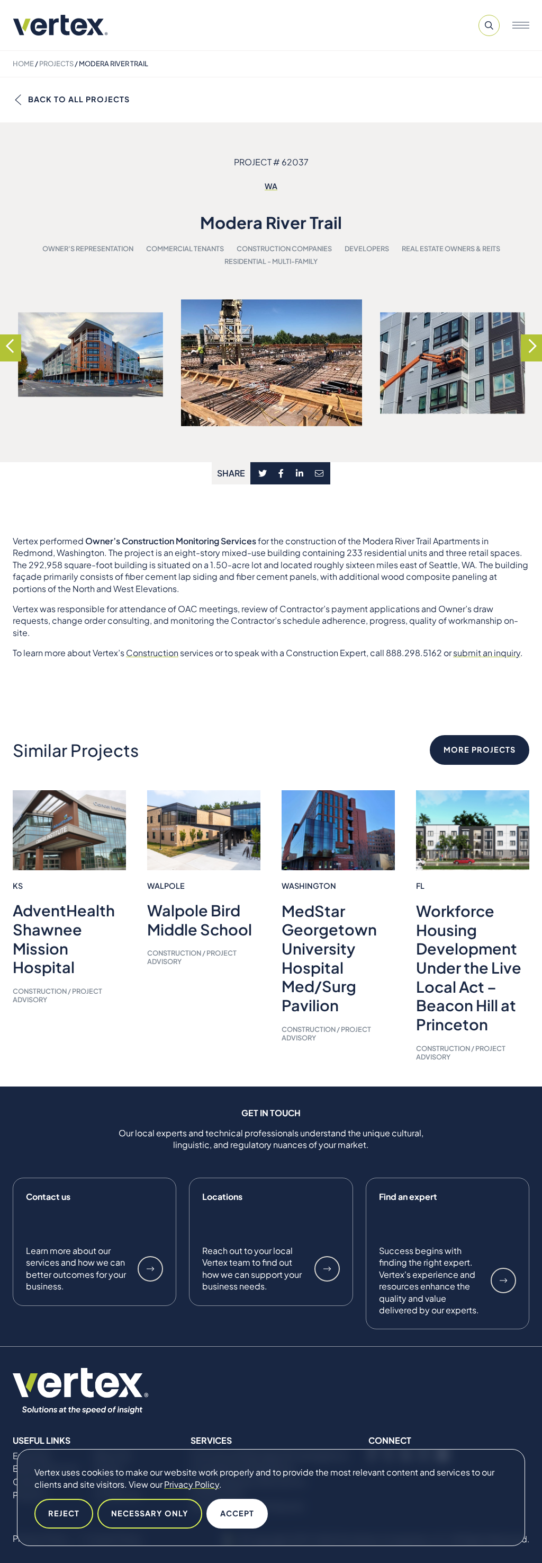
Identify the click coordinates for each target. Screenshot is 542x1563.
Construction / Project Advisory (57, 995)
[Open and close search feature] (489, 25)
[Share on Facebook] (281, 473)
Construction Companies (284, 248)
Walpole (166, 885)
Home (23, 63)
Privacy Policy (191, 1484)
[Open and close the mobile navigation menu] (520, 25)
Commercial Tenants (185, 248)
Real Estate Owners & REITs (451, 248)
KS (18, 885)
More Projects (480, 749)
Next (531, 346)
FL (420, 885)
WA (271, 186)
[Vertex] (60, 25)
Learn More (150, 1269)
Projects (56, 63)
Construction (152, 652)
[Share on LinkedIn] (299, 473)
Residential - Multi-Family (271, 261)
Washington (309, 885)
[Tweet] (263, 473)
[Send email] (320, 473)
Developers (367, 248)
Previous (10, 346)
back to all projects (79, 99)
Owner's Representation (87, 248)
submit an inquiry (486, 652)
